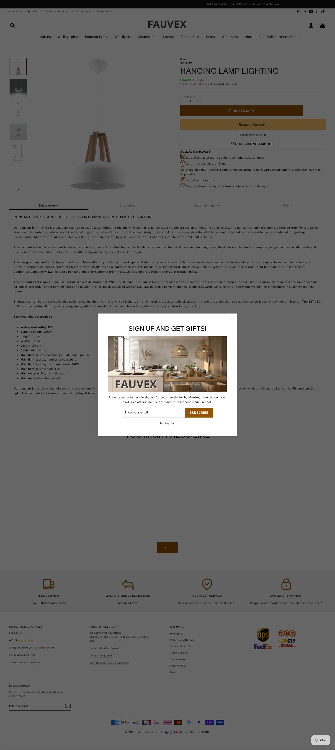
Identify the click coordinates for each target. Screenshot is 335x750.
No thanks (167, 423)
